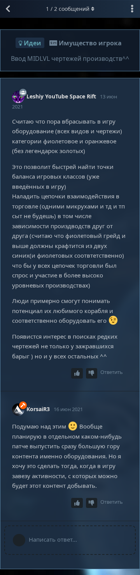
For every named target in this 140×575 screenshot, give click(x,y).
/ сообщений (67, 8)
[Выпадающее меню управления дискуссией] (132, 9)
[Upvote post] (77, 373)
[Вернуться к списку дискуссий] (8, 9)
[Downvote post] (92, 373)
